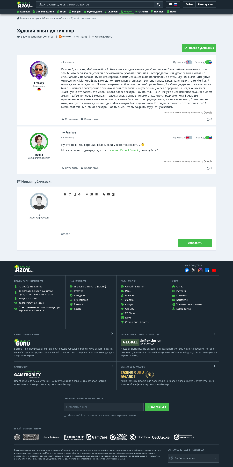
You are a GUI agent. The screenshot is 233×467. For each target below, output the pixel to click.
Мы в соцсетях (193, 265)
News (173, 11)
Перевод (199, 62)
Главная (25, 11)
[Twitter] (194, 270)
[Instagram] (200, 270)
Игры (63, 11)
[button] (193, 458)
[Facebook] (187, 270)
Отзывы (143, 11)
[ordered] (91, 194)
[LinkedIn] (207, 270)
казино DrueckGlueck (124, 150)
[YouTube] (214, 270)
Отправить (195, 243)
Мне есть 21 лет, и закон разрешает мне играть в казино (102, 415)
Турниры (159, 11)
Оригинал (179, 62)
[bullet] (96, 194)
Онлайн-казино (45, 11)
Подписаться (157, 407)
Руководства (94, 11)
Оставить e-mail (74, 404)
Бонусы (76, 11)
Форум (128, 11)
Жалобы (113, 11)
